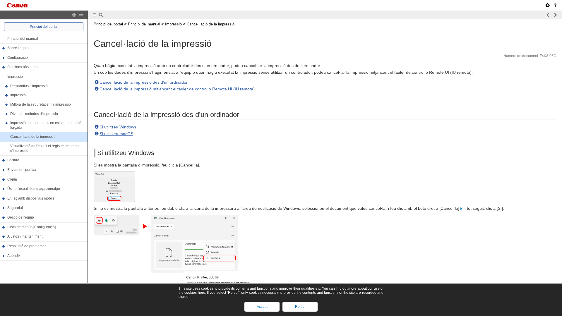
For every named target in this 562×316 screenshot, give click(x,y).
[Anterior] (548, 15)
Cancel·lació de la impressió (33, 137)
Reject (300, 307)
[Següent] (555, 15)
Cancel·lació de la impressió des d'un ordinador (144, 82)
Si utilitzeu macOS (116, 133)
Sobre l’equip (18, 48)
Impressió (15, 77)
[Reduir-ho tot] (81, 15)
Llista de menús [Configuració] (31, 227)
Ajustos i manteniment (24, 236)
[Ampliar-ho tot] (74, 15)
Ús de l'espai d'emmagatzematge (33, 189)
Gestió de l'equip (20, 217)
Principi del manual (22, 39)
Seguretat (15, 208)
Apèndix (13, 256)
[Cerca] (101, 15)
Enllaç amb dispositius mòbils (30, 198)
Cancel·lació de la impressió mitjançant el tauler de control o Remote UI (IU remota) (177, 89)
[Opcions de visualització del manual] (547, 5)
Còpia (12, 179)
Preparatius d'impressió (29, 86)
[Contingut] (93, 15)
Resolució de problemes (26, 246)
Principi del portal (44, 27)
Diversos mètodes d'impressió (34, 114)
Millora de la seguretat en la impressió (40, 104)
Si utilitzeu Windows (118, 127)
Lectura (13, 160)
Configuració (17, 58)
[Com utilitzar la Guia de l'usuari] (555, 5)
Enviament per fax (21, 170)
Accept (262, 307)
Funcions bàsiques (22, 67)
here (201, 293)
